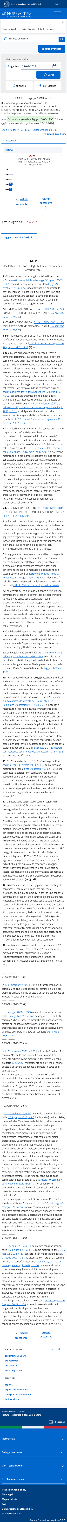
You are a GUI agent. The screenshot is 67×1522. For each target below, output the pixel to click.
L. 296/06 (17, 1063)
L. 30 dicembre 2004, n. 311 (20, 985)
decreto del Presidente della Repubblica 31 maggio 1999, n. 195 (31, 575)
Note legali (7, 1494)
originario (21, 86)
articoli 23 (39, 748)
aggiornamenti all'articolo (19, 237)
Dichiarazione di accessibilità (17, 1509)
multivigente (49, 86)
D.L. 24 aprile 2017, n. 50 (17, 1113)
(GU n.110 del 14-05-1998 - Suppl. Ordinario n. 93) (29, 130)
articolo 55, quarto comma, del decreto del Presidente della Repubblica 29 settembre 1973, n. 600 (32, 701)
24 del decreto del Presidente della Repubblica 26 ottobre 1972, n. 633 (33, 749)
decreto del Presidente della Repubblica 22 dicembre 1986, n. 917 (32, 450)
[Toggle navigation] (57, 14)
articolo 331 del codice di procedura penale (36, 585)
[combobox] (33, 38)
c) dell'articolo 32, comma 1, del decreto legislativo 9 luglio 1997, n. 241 (33, 407)
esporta (9, 1384)
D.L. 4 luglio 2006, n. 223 (17, 1012)
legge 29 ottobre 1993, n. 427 (39, 769)
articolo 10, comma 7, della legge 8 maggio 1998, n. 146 (32, 1181)
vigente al (15, 66)
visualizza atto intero (55, 134)
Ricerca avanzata (51, 49)
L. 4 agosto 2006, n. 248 (21, 1016)
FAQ (4, 1504)
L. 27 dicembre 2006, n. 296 (20, 1051)
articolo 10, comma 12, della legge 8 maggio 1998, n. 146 (31, 1263)
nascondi (11, 140)
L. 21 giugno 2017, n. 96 (21, 1117)
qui (52, 29)
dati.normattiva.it (11, 1513)
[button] (54, 66)
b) (55, 403)
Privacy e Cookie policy (14, 1489)
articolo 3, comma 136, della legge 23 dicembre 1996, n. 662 (33, 654)
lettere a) (48, 403)
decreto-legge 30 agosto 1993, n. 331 (23, 765)
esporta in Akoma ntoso (16, 1389)
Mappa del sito (9, 1499)
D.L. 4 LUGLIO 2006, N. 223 (49, 309)
